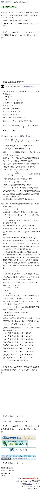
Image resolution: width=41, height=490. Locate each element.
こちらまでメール (32, 486)
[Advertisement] (20, 59)
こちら (29, 484)
